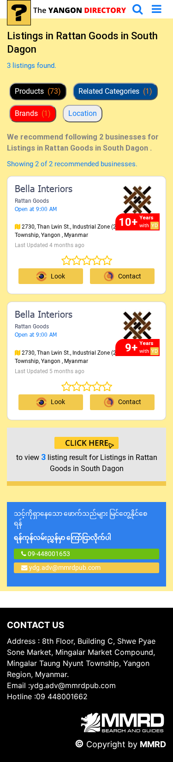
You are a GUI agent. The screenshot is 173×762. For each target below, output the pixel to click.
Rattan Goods (32, 201)
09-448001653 (48, 553)
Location (82, 113)
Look (58, 276)
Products (38, 91)
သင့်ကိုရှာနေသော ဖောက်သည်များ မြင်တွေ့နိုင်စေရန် (80, 525)
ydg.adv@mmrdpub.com (65, 567)
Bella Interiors (43, 190)
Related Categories (115, 91)
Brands (33, 113)
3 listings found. (31, 65)
